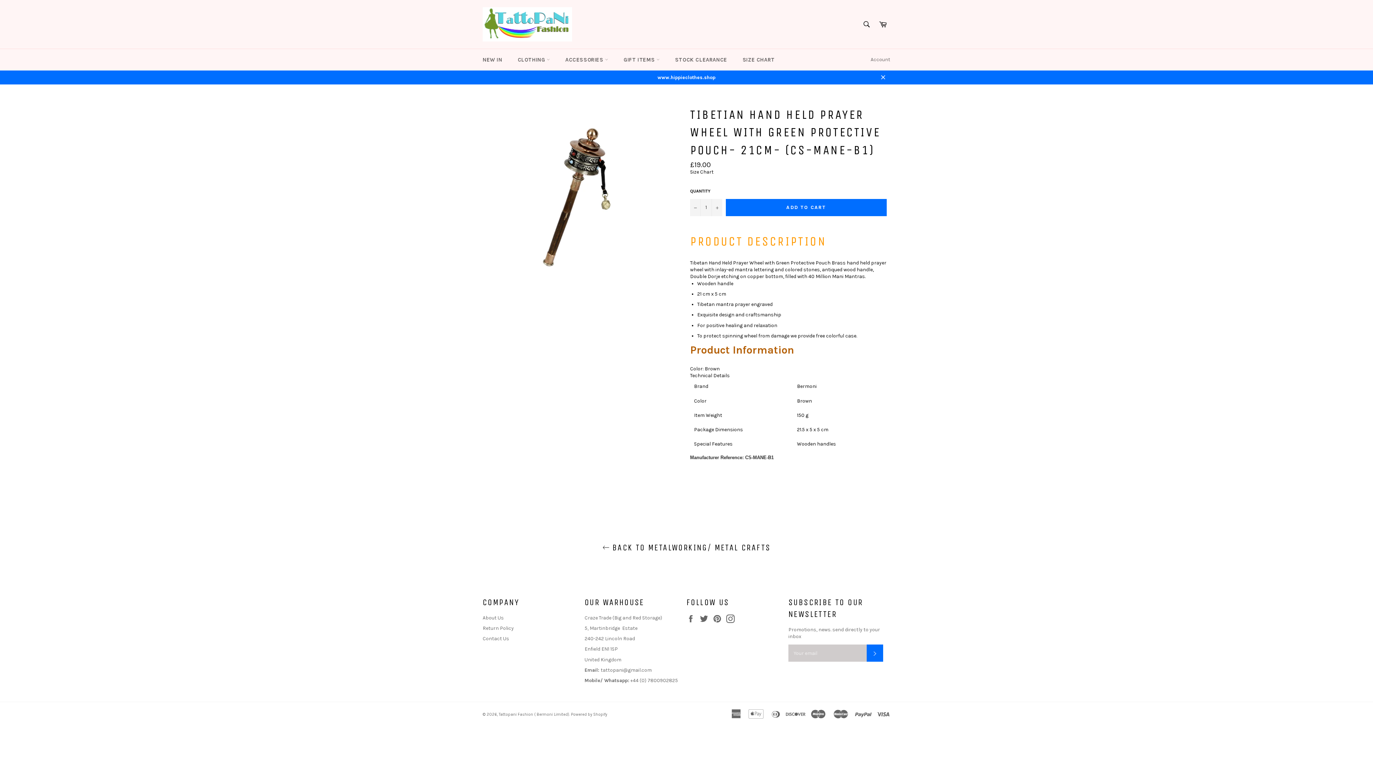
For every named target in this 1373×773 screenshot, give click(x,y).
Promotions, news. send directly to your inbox (834, 633)
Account (880, 60)
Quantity (700, 191)
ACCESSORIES (585, 60)
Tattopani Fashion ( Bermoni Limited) (534, 714)
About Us (493, 618)
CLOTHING (532, 60)
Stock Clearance (701, 60)
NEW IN (492, 60)
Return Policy (498, 628)
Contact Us (496, 639)
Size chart (759, 60)
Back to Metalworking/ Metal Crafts (690, 548)
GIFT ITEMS (640, 60)
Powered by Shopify (589, 714)
